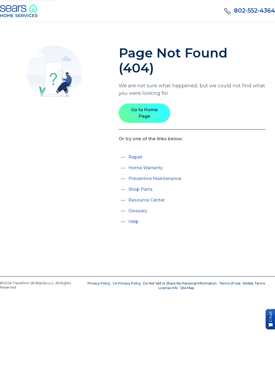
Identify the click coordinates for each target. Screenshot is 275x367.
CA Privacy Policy (127, 283)
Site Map (187, 288)
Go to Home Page (144, 113)
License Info (168, 288)
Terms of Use (230, 283)
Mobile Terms (254, 283)
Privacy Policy (99, 283)
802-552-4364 (254, 10)
